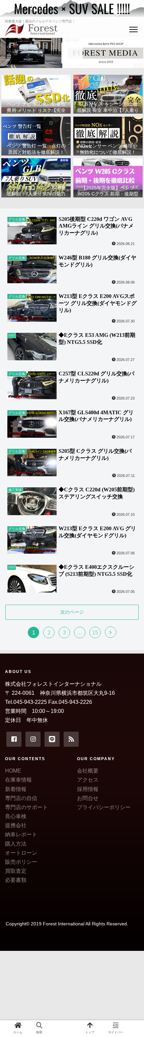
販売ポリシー (21, 862)
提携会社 (15, 825)
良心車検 (15, 816)
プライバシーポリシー (104, 807)
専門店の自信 (21, 798)
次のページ (72, 612)
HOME (13, 771)
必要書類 (15, 880)
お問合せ (87, 798)
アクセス (87, 780)
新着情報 (15, 789)
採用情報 (87, 789)
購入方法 (15, 844)
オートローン (21, 853)
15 (95, 632)
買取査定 (15, 871)
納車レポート (21, 834)
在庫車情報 (18, 780)
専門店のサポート (26, 807)
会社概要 (87, 771)
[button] (130, 741)
